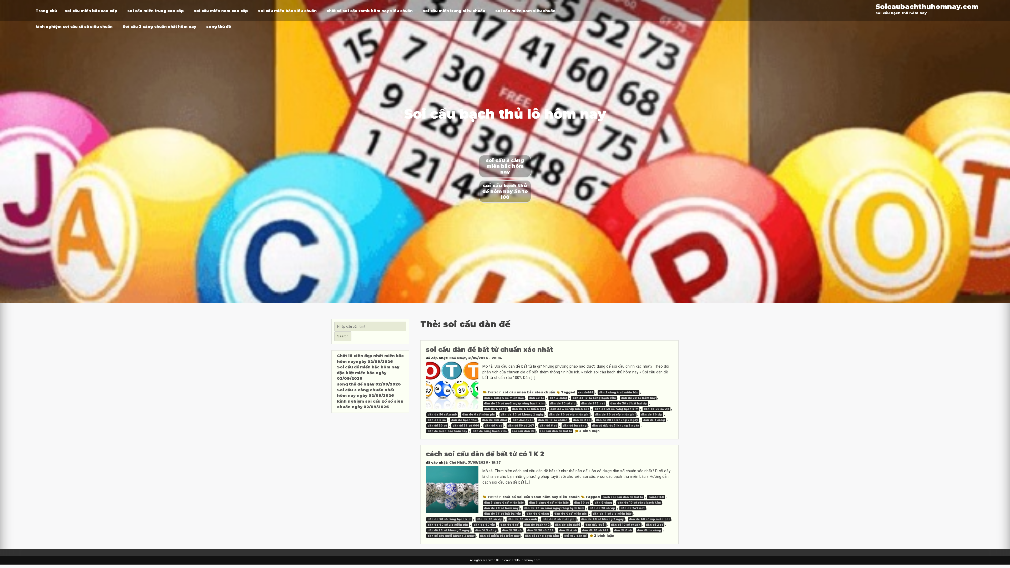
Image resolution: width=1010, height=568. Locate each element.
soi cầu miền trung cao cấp (155, 10)
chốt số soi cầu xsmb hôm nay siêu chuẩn (370, 10)
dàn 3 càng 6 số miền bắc (504, 398)
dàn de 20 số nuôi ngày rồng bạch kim (514, 403)
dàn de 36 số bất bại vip (628, 403)
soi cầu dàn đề (523, 431)
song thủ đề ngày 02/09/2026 (369, 384)
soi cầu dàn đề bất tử (556, 431)
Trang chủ (46, 10)
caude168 (585, 392)
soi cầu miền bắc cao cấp (91, 10)
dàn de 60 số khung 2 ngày (522, 414)
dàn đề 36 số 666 (465, 425)
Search (343, 336)
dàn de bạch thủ (464, 420)
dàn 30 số (536, 398)
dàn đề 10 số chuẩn (553, 420)
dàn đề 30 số (437, 425)
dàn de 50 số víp (656, 409)
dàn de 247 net (593, 403)
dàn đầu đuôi (522, 420)
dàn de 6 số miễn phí (478, 414)
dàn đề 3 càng (654, 420)
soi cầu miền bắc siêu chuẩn (287, 10)
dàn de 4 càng (495, 409)
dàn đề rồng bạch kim (489, 431)
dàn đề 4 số (493, 425)
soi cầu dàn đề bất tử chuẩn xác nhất (489, 349)
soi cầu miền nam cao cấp (221, 10)
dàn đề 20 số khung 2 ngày (617, 420)
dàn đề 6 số (548, 425)
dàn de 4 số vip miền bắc (569, 409)
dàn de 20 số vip (562, 403)
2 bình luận (589, 431)
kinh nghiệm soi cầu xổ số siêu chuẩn (74, 26)
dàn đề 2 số (581, 420)
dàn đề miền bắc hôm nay (447, 431)
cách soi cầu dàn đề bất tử (622, 497)
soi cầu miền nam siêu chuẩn (525, 10)
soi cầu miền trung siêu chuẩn (454, 10)
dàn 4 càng (558, 398)
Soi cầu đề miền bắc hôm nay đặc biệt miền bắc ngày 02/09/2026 (368, 373)
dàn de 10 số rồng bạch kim (594, 398)
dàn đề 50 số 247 (521, 425)
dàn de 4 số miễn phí (528, 409)
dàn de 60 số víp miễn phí (615, 414)
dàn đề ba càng (575, 425)
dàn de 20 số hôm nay (638, 398)
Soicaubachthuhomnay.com (927, 6)
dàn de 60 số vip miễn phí (569, 414)
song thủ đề (218, 26)
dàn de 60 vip (651, 414)
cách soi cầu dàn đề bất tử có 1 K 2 (485, 454)
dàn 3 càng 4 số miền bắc (618, 392)
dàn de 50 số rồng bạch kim (616, 409)
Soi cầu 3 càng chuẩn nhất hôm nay (159, 26)
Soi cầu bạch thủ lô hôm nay (505, 114)
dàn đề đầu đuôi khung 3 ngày (615, 425)
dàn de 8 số (436, 420)
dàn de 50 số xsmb (442, 414)
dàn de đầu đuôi (494, 420)
